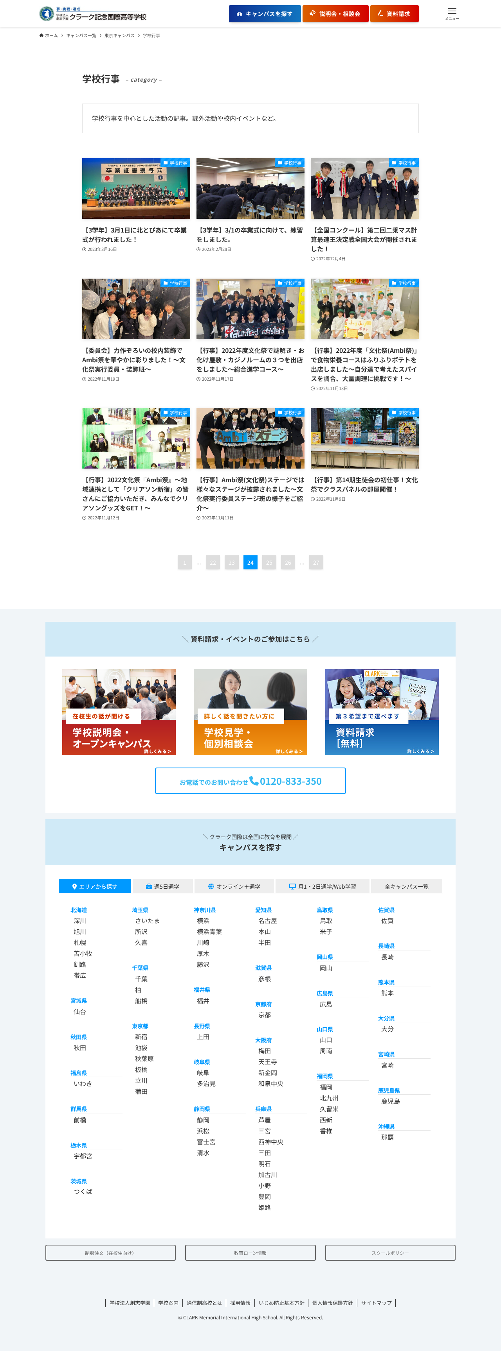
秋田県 (78, 1036)
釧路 (80, 964)
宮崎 (387, 1065)
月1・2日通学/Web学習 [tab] (327, 886)
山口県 (325, 1029)
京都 (264, 1014)
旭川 (80, 931)
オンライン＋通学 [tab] (238, 886)
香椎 (326, 1130)
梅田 (264, 1050)
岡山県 (325, 956)
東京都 (140, 1026)
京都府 (263, 1004)
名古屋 (267, 920)
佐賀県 (386, 909)
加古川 (267, 1174)
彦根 (264, 978)
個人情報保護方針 (332, 1302)
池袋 (141, 1047)
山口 (326, 1039)
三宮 (264, 1130)
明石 (264, 1163)
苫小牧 (83, 953)
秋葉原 (144, 1058)
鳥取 (326, 920)
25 (269, 562)
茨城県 (78, 1181)
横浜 (203, 920)
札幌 (80, 942)
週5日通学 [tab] (166, 886)
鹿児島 (390, 1101)
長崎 (387, 956)
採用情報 (240, 1302)
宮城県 (78, 1000)
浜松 (203, 1130)
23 (232, 562)
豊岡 (264, 1196)
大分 (387, 1028)
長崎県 (386, 945)
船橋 (141, 1000)
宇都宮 (83, 1155)
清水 (203, 1152)
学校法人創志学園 (130, 1302)
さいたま (147, 920)
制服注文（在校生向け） (111, 1252)
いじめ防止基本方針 (282, 1302)
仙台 (80, 1011)
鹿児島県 (389, 1090)
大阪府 (263, 1040)
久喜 (141, 942)
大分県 (386, 1018)
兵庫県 (263, 1108)
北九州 (329, 1097)
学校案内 (168, 1302)
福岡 (326, 1087)
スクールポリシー (390, 1252)
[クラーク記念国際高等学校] (92, 13)
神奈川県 (205, 909)
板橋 (141, 1069)
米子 (326, 931)
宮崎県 (386, 1054)
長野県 (202, 1026)
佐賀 (387, 920)
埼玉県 (140, 909)
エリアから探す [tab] (98, 886)
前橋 (80, 1119)
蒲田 (141, 1091)
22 (213, 562)
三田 (264, 1152)
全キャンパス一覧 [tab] (407, 886)
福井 (203, 1000)
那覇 (387, 1137)
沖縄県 (386, 1126)
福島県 (78, 1072)
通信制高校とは (204, 1302)
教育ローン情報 (250, 1252)
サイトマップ (376, 1302)
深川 (80, 920)
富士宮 (206, 1141)
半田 (264, 942)
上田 (203, 1036)
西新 (326, 1119)
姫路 (264, 1207)
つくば (83, 1191)
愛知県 (263, 909)
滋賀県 (263, 967)
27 (316, 562)
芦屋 (264, 1119)
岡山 (326, 967)
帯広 (80, 975)
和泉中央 (270, 1083)
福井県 (202, 989)
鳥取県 (325, 909)
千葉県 (140, 967)
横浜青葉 (209, 931)
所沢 (141, 931)
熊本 (387, 992)
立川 (141, 1080)
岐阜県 (202, 1062)
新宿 (141, 1036)
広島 (326, 1003)
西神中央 (270, 1141)
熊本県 (386, 982)
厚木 (203, 953)
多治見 (206, 1083)
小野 (264, 1185)
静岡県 (202, 1108)
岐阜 (203, 1072)
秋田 (80, 1047)
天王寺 (267, 1061)
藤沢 (203, 964)
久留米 (329, 1108)
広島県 (325, 993)
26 (288, 562)
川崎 (203, 942)
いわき (83, 1083)
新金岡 (267, 1072)
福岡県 (325, 1076)
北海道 (78, 909)
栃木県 (78, 1145)
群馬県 (78, 1108)
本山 (264, 931)
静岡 (203, 1119)
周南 (326, 1050)
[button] (452, 13)
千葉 (141, 978)
